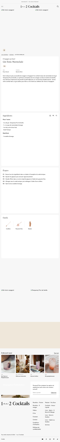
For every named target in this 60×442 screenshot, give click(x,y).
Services (47, 424)
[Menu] (2, 6)
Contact (35, 419)
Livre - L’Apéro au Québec (50, 420)
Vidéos (35, 410)
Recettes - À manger (36, 406)
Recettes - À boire (38, 402)
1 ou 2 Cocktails (4, 54)
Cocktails (11, 54)
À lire (34, 413)
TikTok (57, 439)
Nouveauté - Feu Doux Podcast (30, 1)
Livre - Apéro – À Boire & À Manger (50, 411)
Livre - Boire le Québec (49, 416)
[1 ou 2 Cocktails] (30, 6)
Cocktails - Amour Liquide (50, 406)
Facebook (46, 439)
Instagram (50, 439)
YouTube (42, 439)
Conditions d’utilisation (36, 423)
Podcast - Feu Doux (50, 402)
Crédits (3, 439)
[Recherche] (58, 6)
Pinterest (53, 439)
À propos (35, 416)
